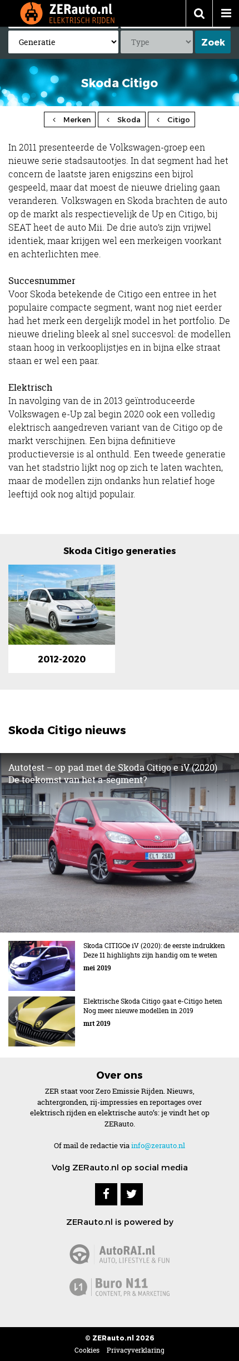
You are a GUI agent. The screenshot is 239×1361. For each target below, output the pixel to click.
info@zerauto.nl (158, 1145)
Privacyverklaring (136, 1350)
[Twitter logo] (132, 1194)
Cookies (86, 1350)
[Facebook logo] (106, 1194)
